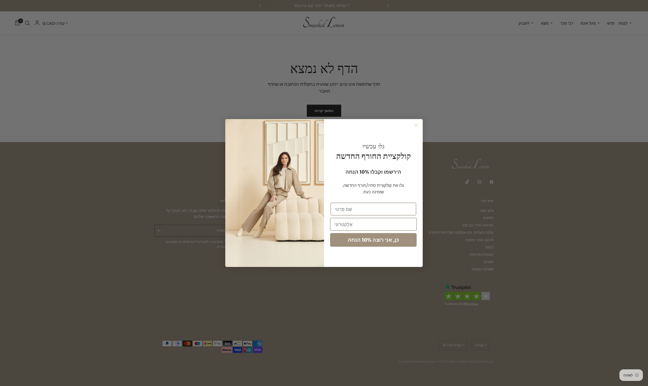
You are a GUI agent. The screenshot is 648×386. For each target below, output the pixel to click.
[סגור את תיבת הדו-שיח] (416, 125)
